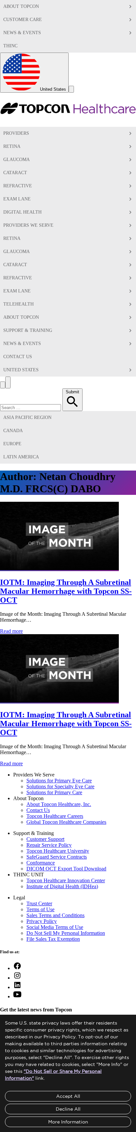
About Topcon (21, 6)
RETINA (11, 238)
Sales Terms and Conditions (55, 915)
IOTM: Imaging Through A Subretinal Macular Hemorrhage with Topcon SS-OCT (66, 591)
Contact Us (17, 356)
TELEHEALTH (18, 304)
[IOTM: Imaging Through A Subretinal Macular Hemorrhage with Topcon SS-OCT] (59, 568)
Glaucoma (16, 159)
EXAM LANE (17, 291)
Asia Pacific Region (27, 417)
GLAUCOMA (16, 251)
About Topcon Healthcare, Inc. (58, 804)
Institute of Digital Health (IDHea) (62, 886)
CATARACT (15, 264)
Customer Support (45, 839)
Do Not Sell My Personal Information (65, 933)
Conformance (40, 863)
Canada (13, 430)
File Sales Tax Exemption (53, 939)
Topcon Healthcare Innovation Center (65, 880)
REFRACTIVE (17, 277)
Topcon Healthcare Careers (54, 816)
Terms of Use (40, 909)
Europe (12, 443)
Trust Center (39, 903)
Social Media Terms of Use (54, 927)
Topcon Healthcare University (57, 851)
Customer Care (22, 19)
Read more (11, 631)
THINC (10, 45)
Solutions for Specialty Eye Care (60, 786)
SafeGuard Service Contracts (56, 857)
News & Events (22, 32)
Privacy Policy (41, 921)
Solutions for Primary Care (54, 792)
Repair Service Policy (49, 845)
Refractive (17, 185)
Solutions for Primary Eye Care (59, 780)
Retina (11, 146)
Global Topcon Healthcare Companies (66, 822)
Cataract (15, 172)
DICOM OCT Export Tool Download (66, 868)
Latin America (21, 456)
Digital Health (22, 212)
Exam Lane (17, 198)
